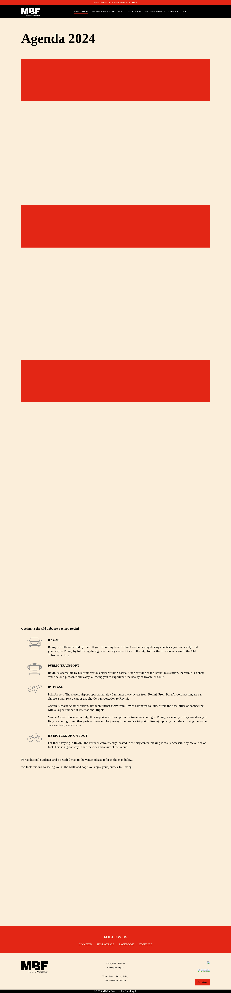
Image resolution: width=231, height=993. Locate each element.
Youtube (145, 944)
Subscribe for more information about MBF (115, 2)
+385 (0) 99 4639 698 (115, 963)
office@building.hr (115, 967)
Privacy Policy (122, 976)
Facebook (126, 944)
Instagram (105, 944)
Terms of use (107, 976)
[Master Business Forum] (30, 12)
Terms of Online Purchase (115, 980)
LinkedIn (85, 944)
